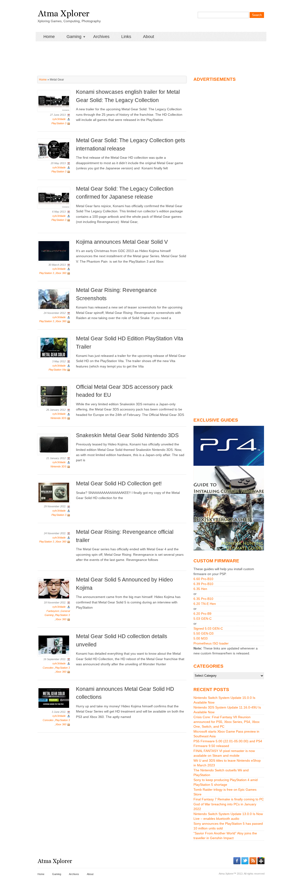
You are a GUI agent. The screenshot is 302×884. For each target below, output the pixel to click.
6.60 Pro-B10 (203, 579)
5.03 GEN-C (202, 618)
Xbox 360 (60, 273)
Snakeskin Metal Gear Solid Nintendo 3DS (127, 435)
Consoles (48, 667)
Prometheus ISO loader (211, 643)
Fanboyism (52, 611)
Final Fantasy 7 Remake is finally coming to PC (228, 799)
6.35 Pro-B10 (203, 599)
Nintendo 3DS (58, 418)
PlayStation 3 (58, 123)
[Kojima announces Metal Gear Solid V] (54, 250)
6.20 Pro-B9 (202, 613)
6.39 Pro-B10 (203, 584)
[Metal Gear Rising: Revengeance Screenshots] (54, 299)
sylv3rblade (59, 119)
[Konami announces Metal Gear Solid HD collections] (54, 698)
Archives (101, 36)
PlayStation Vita (57, 369)
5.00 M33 (200, 638)
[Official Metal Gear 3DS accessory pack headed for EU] (54, 395)
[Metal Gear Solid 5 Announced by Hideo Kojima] (54, 588)
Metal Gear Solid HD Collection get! (119, 483)
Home (49, 36)
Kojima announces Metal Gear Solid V (122, 242)
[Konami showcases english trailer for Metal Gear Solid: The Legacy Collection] (54, 101)
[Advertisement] (151, 52)
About (148, 36)
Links (126, 36)
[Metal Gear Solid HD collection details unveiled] (54, 645)
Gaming (71, 36)
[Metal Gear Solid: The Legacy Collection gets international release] (54, 149)
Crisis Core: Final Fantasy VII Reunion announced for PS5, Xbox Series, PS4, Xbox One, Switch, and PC (226, 721)
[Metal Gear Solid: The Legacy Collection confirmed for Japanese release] (54, 197)
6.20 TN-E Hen (204, 604)
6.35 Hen (200, 589)
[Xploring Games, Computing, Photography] (63, 12)
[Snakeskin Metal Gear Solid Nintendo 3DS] (54, 444)
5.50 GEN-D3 (203, 633)
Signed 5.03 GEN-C (208, 628)
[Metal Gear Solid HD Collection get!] (54, 492)
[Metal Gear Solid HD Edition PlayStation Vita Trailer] (54, 347)
